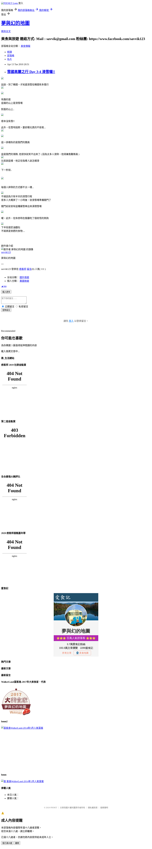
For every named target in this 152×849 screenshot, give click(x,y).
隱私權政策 (93, 807)
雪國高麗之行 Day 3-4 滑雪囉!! (31, 72)
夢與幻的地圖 (15, 23)
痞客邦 (22, 269)
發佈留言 (6, 310)
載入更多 (6, 292)
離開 (17, 843)
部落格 (10, 55)
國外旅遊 (24, 277)
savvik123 (6, 252)
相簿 (9, 52)
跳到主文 (6, 31)
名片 (9, 59)
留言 (29, 269)
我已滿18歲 (7, 843)
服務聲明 (104, 807)
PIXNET (53, 807)
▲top (4, 286)
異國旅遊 (24, 281)
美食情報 (25, 46)
